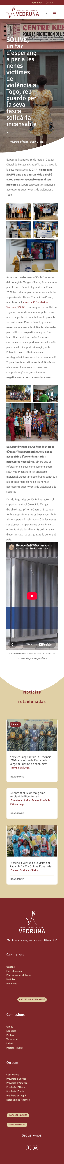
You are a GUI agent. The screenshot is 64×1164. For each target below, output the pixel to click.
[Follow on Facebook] (28, 1147)
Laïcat (9, 1043)
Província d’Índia (15, 1091)
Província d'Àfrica (18, 141)
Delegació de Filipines (18, 1099)
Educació (11, 1030)
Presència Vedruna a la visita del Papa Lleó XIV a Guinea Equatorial (31, 864)
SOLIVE (34, 141)
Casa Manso (12, 1074)
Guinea (35, 800)
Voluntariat (12, 1039)
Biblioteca (11, 983)
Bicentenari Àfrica (20, 800)
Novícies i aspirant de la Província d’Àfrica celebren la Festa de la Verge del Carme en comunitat (30, 760)
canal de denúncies (18, 1115)
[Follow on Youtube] (35, 1147)
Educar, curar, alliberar (18, 975)
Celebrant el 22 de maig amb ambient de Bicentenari (27, 794)
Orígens (10, 966)
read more (17, 776)
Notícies (10, 979)
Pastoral (10, 1035)
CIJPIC (10, 1026)
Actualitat (36, 3)
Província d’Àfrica (15, 1087)
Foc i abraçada (14, 971)
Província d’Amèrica (16, 1083)
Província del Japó (16, 1095)
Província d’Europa (16, 1078)
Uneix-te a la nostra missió (32, 999)
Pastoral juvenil (14, 1047)
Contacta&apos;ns (17, 1125)
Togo (42, 141)
